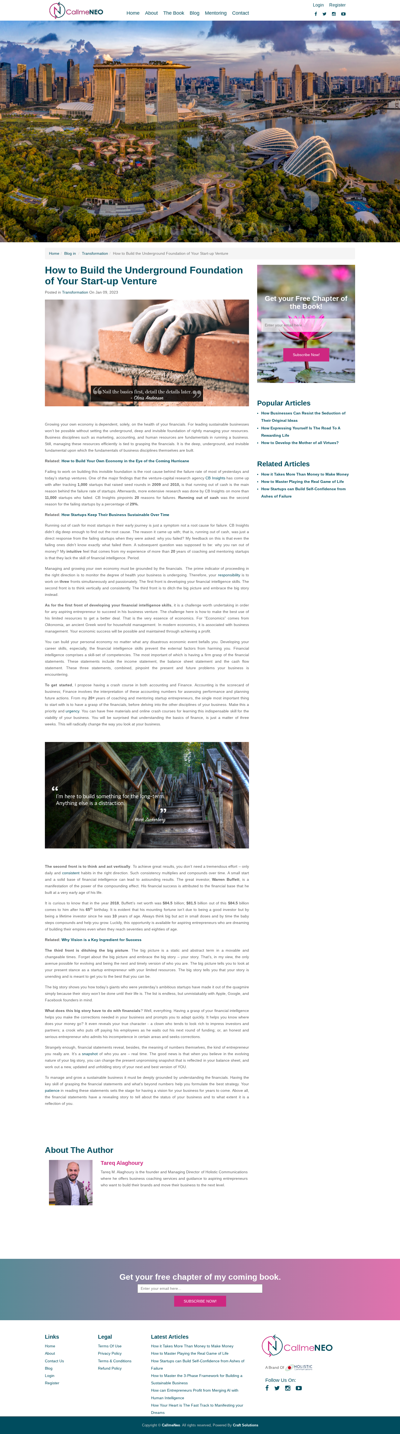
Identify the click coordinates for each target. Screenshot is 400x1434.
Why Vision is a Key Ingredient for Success (101, 940)
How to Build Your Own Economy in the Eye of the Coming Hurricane (125, 461)
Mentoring (216, 13)
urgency (72, 711)
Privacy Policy (110, 1353)
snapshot (90, 1054)
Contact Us (54, 1361)
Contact (240, 13)
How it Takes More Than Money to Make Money (305, 474)
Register (337, 5)
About (151, 13)
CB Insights (215, 478)
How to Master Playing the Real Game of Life (302, 481)
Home (133, 13)
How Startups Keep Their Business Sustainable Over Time (115, 514)
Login (318, 5)
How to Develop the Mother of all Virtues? (300, 443)
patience (52, 1090)
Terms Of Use (110, 1346)
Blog (194, 13)
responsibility (229, 575)
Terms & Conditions (114, 1361)
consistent (70, 873)
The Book (173, 13)
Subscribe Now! (306, 355)
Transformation (95, 253)
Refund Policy (110, 1368)
